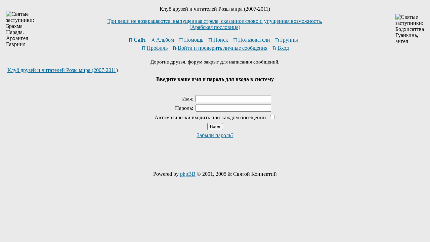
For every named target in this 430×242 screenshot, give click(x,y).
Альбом (165, 40)
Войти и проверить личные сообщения (222, 48)
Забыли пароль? (215, 135)
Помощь (193, 40)
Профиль (157, 48)
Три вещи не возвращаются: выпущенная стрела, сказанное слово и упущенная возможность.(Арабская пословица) (215, 24)
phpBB (188, 174)
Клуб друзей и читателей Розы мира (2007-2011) (62, 70)
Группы (289, 40)
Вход (283, 48)
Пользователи (254, 40)
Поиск (220, 40)
